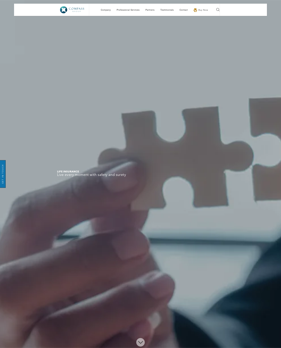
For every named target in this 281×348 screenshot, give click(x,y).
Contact (184, 9)
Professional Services (128, 9)
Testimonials (167, 9)
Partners (150, 9)
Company (106, 9)
